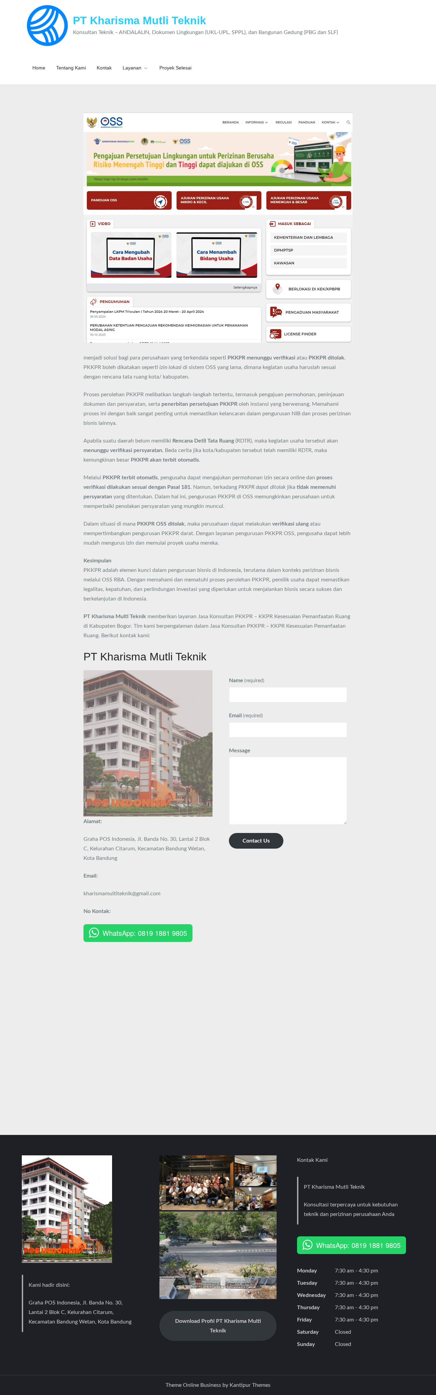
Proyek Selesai (175, 67)
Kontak (104, 67)
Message (239, 750)
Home (38, 67)
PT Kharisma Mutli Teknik (139, 20)
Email (246, 715)
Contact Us (256, 841)
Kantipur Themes (250, 1385)
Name (246, 680)
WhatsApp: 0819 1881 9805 (145, 933)
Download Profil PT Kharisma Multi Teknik (218, 1325)
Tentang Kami (71, 67)
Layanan (132, 67)
